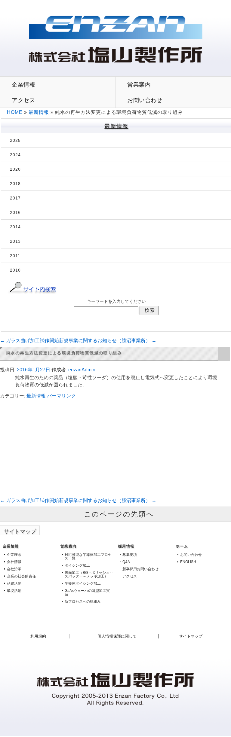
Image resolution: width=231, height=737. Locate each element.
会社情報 (14, 562)
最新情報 (39, 112)
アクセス (23, 100)
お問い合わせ (191, 555)
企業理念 (14, 555)
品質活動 (14, 583)
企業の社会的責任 (21, 576)
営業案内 (68, 546)
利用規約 (38, 636)
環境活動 (14, 591)
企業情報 (23, 84)
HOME (15, 112)
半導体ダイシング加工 (83, 583)
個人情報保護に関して (117, 636)
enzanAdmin (81, 369)
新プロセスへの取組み (83, 601)
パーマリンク (61, 395)
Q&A (126, 562)
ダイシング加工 (77, 565)
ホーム (182, 546)
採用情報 (126, 546)
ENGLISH (188, 562)
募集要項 (129, 555)
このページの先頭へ (119, 514)
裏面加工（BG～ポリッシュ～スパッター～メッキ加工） (89, 574)
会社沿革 (14, 569)
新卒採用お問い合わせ (140, 569)
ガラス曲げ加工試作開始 (29, 340)
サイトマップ (190, 636)
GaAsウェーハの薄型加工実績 (87, 592)
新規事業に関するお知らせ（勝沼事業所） (107, 340)
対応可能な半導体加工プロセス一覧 (88, 556)
